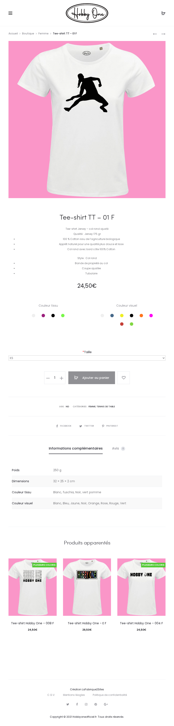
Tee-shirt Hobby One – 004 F (141, 623)
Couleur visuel (126, 305)
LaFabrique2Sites (93, 689)
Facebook (66, 425)
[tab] (76, 448)
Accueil (13, 33)
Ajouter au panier (95, 378)
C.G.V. (51, 695)
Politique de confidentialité (110, 695)
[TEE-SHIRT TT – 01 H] (155, 33)
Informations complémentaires (76, 448)
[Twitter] (67, 704)
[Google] (106, 704)
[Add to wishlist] (123, 377)
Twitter (89, 425)
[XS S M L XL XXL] (87, 358)
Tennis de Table (106, 406)
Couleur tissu (48, 305)
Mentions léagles (74, 695)
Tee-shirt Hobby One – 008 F (32, 623)
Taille (87, 352)
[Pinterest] (95, 704)
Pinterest (112, 425)
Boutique (28, 33)
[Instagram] (86, 704)
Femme (43, 33)
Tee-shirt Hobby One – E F (87, 623)
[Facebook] (77, 704)
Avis (118, 448)
